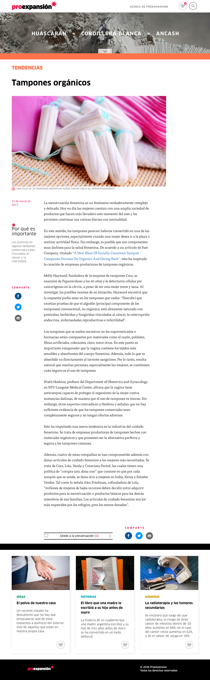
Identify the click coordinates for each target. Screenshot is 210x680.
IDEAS (21, 597)
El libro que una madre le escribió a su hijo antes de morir (102, 608)
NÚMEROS (152, 597)
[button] (18, 318)
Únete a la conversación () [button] (79, 536)
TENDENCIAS (27, 68)
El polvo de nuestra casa (36, 603)
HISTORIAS (88, 597)
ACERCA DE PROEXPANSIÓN (149, 7)
